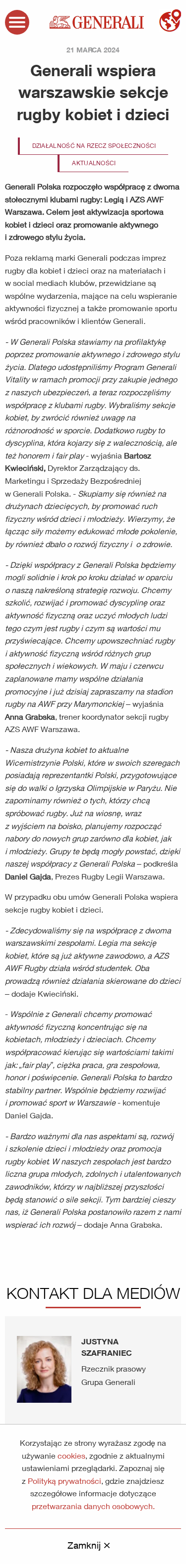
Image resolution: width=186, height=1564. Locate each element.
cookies (71, 1455)
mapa (170, 20)
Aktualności (94, 163)
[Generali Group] (97, 21)
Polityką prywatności (64, 1480)
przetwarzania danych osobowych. (93, 1506)
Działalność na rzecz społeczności (94, 145)
